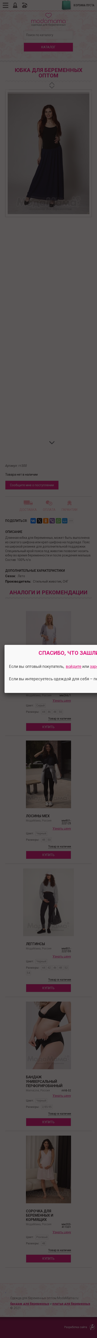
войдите (73, 666)
